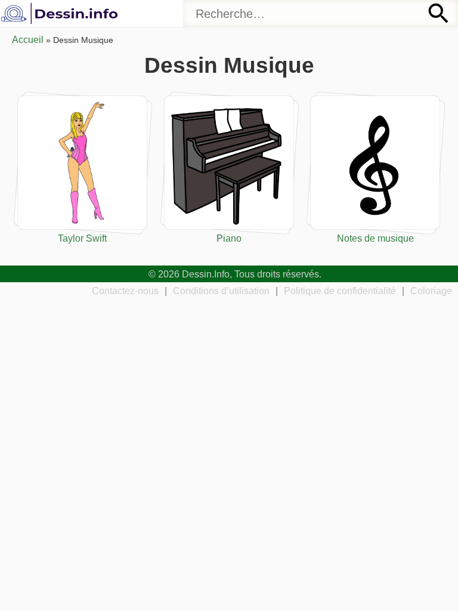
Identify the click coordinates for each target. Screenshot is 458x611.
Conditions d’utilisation (221, 290)
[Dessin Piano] (229, 162)
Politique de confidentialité (340, 290)
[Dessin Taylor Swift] (82, 162)
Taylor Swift (82, 238)
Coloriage (431, 290)
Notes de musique (375, 238)
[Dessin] (61, 13)
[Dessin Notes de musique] (375, 162)
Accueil (28, 39)
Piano (229, 238)
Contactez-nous (125, 290)
